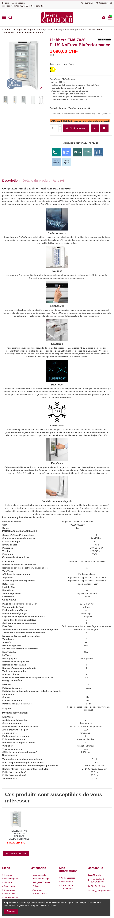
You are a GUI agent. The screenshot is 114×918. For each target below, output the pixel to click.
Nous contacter (37, 6)
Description (11, 180)
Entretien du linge (41, 878)
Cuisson (36, 886)
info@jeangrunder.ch (101, 890)
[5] (66, 58)
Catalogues (9, 886)
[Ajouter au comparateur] (104, 128)
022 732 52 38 (22, 6)
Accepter (11, 911)
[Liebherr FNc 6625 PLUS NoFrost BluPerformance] (16, 819)
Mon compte (67, 881)
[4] (62, 58)
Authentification (68, 878)
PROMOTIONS (40, 893)
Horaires (6, 3)
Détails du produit (36, 180)
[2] (54, 58)
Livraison (8, 882)
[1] (51, 58)
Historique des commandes (68, 886)
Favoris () (88, 3)
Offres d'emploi (11, 897)
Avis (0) (58, 180)
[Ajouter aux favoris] (95, 128)
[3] (58, 58)
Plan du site (9, 893)
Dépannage (9, 890)
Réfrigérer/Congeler (42, 882)
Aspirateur (37, 890)
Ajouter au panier (78, 128)
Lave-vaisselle (39, 875)
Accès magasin (18, 3)
